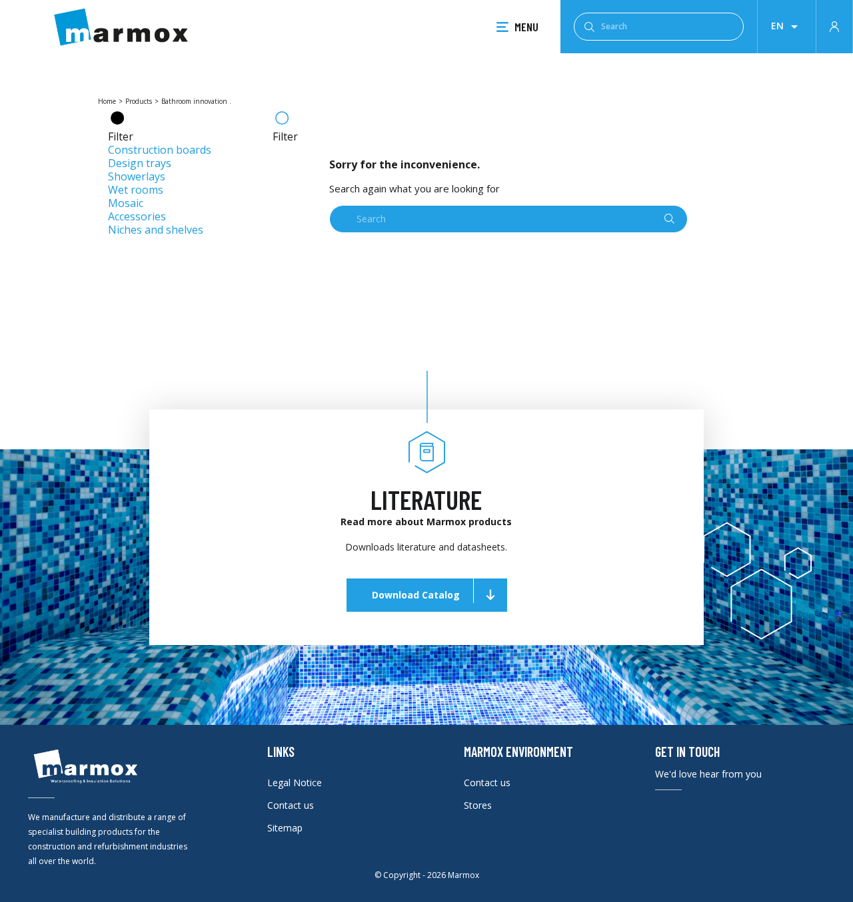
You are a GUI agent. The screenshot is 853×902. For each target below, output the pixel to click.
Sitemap (285, 827)
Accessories (137, 216)
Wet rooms (135, 189)
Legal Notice (294, 782)
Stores (478, 805)
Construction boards (159, 149)
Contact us (290, 805)
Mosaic (125, 203)
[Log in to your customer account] (834, 25)
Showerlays (136, 176)
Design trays (139, 163)
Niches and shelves (155, 229)
